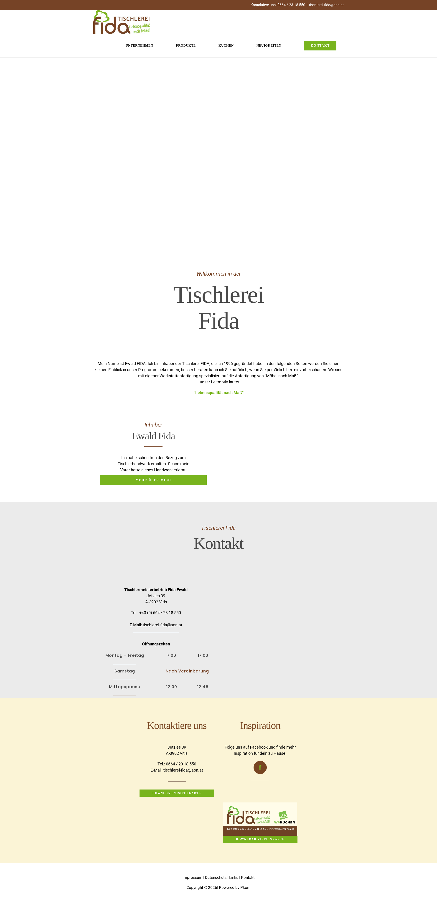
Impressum (192, 877)
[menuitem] (143, 45)
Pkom (245, 887)
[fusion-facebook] (260, 767)
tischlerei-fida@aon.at (326, 5)
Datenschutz (215, 877)
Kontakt (248, 877)
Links (233, 877)
